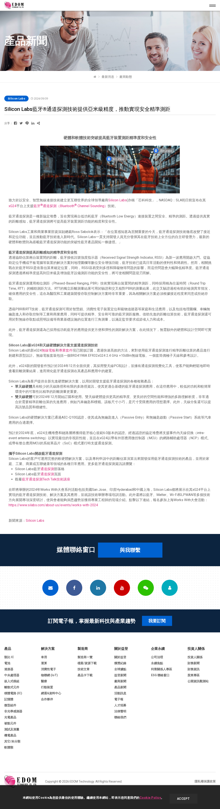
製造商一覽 (85, 657)
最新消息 (108, 76)
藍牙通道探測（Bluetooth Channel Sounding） (71, 206)
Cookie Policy (150, 797)
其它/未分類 (12, 741)
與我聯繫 (130, 550)
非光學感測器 (13, 711)
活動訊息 (120, 693)
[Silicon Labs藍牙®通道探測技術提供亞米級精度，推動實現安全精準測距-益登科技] (15, 123)
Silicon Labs (117, 200)
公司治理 (157, 657)
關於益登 (121, 649)
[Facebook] (74, 588)
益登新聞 (120, 675)
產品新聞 (120, 687)
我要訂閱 (157, 620)
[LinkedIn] (98, 588)
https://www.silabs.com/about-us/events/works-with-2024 (53, 505)
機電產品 (10, 735)
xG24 (12, 206)
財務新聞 (194, 663)
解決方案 (48, 649)
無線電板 (48, 350)
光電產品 (10, 717)
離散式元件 (11, 687)
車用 (44, 657)
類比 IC (9, 657)
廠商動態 (125, 76)
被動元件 (10, 723)
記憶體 (8, 699)
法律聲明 (120, 711)
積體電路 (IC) (13, 693)
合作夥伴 (47, 699)
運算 (44, 663)
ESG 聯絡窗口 (160, 675)
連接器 (8, 669)
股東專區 (194, 675)
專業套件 (66, 350)
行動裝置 (47, 687)
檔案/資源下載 (87, 663)
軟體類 (8, 747)
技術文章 (84, 669)
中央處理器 (11, 675)
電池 (7, 663)
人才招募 (120, 705)
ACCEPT (183, 798)
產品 (7, 649)
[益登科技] (94, 76)
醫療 (44, 681)
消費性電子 (48, 669)
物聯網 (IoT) (49, 675)
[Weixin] (146, 588)
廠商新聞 (120, 681)
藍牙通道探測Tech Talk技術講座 (46, 479)
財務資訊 (194, 669)
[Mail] (50, 588)
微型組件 (10, 705)
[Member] (170, 588)
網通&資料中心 (51, 693)
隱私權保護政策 (205, 781)
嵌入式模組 (11, 681)
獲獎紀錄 (120, 663)
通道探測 (47, 469)
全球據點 (120, 669)
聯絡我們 (120, 717)
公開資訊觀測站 (198, 681)
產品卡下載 (85, 675)
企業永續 (158, 649)
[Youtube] (122, 588)
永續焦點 (157, 663)
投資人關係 (196, 649)
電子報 (118, 699)
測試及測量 (11, 729)
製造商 (83, 649)
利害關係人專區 (161, 669)
